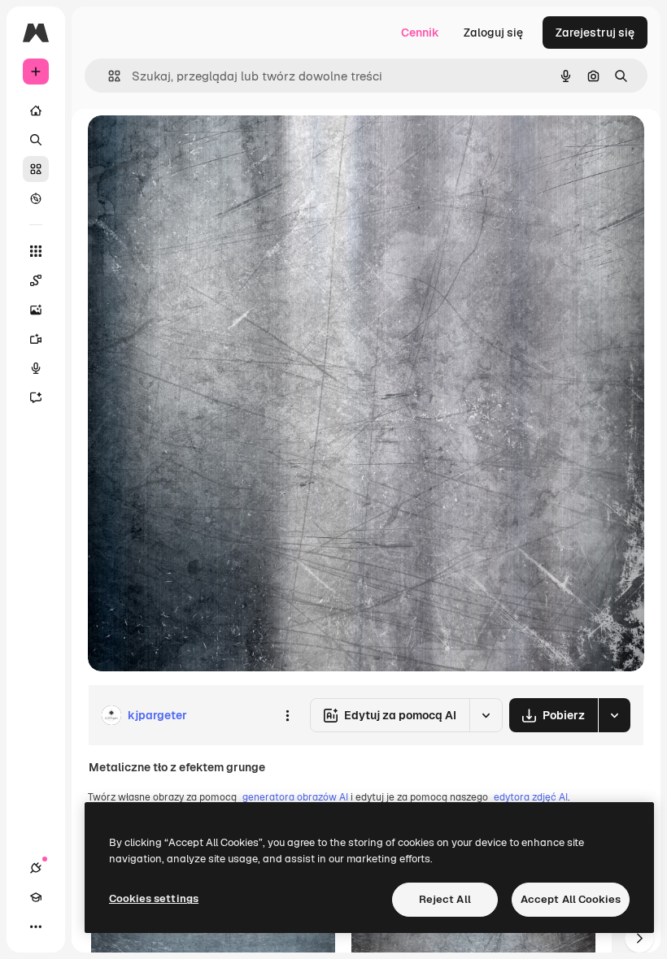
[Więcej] (36, 926)
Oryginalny (200, 146)
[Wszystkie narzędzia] (36, 251)
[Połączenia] (36, 868)
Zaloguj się (493, 32)
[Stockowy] (36, 169)
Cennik (420, 32)
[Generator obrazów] (36, 310)
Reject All (445, 899)
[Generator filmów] (36, 339)
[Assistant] (36, 397)
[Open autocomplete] (107, 76)
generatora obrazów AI (295, 797)
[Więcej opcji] (287, 715)
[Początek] (36, 111)
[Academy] (36, 897)
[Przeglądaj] (36, 198)
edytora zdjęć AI (531, 797)
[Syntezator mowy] (36, 368)
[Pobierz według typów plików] (614, 715)
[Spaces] (36, 280)
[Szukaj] (36, 140)
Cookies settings (153, 898)
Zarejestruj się (595, 32)
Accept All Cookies (571, 899)
